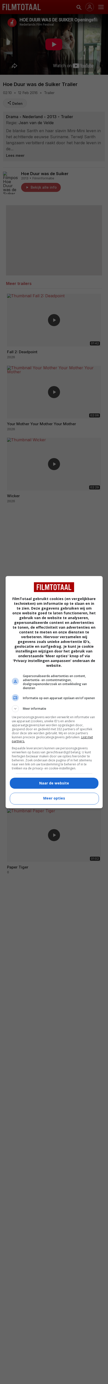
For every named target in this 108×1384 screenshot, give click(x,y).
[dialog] (54, 692)
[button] (54, 708)
